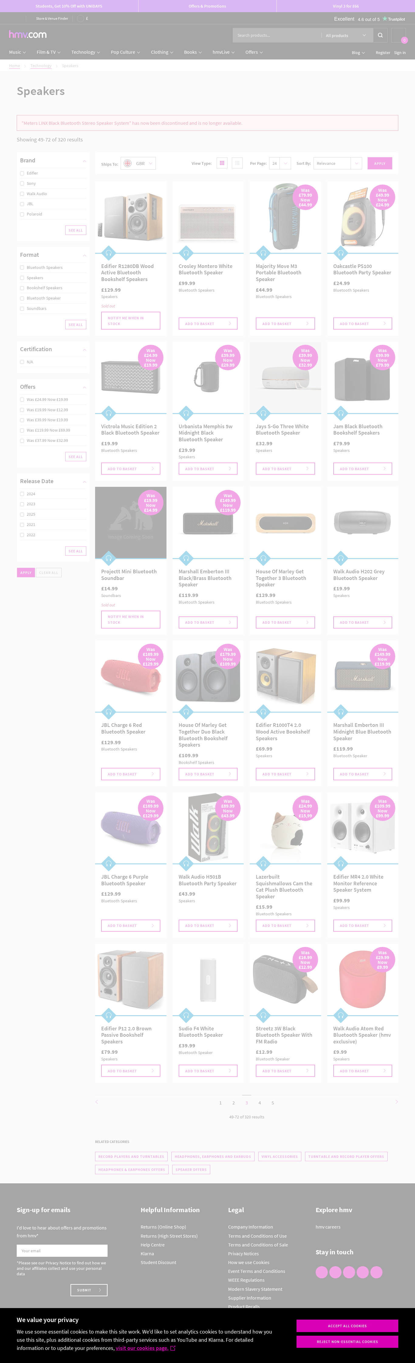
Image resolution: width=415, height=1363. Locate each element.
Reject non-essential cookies (347, 1341)
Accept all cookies (347, 1326)
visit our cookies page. (142, 1347)
